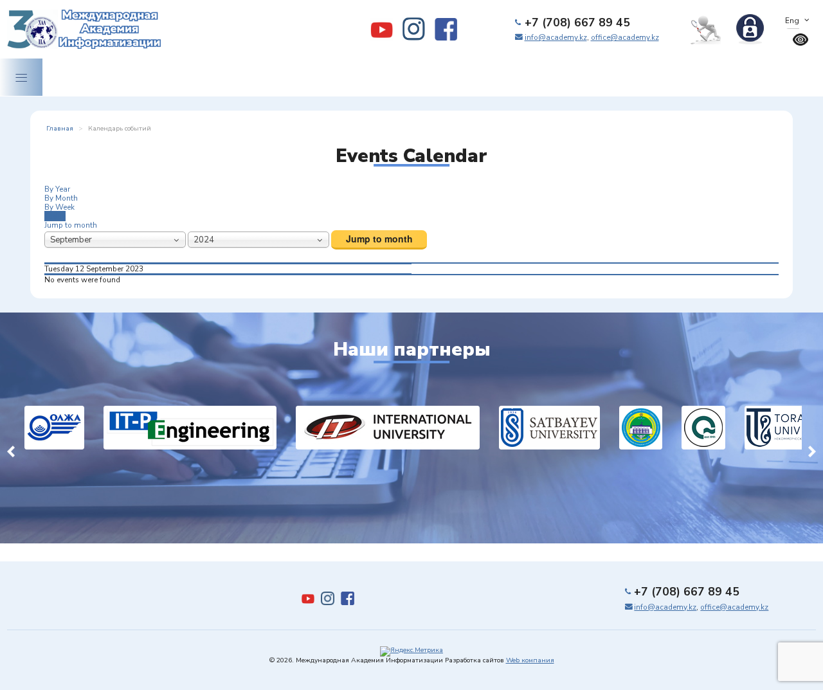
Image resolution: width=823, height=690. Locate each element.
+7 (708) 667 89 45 (577, 22)
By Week (59, 207)
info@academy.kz (556, 37)
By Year (57, 189)
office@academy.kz (625, 37)
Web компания (530, 660)
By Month (61, 198)
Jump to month (70, 225)
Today (55, 216)
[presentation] (11, 449)
